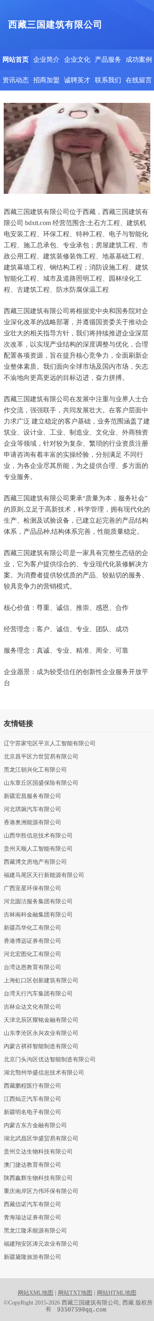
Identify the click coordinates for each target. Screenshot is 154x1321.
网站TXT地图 (75, 1293)
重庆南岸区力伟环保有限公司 (41, 1191)
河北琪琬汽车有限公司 (32, 809)
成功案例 (139, 59)
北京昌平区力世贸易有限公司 (41, 757)
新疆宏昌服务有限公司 (32, 796)
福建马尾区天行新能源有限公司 (44, 875)
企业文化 (77, 59)
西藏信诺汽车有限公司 (32, 1204)
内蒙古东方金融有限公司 (35, 1125)
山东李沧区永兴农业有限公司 (41, 1033)
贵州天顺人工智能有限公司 (38, 849)
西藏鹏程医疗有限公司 (32, 1086)
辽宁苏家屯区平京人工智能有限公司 (50, 744)
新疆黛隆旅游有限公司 (32, 1257)
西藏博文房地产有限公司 (35, 862)
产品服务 (108, 59)
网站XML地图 (35, 1293)
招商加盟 (46, 80)
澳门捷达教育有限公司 (32, 1165)
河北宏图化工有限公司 (32, 954)
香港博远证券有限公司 (32, 941)
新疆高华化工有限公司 (32, 928)
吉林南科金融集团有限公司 (38, 915)
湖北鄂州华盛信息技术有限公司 (44, 1073)
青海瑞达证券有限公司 (32, 1218)
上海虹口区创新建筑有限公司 (41, 981)
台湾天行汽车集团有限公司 (38, 994)
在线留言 (139, 80)
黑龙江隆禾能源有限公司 (35, 1231)
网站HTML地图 (116, 1293)
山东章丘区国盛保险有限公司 (41, 783)
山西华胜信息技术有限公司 (38, 836)
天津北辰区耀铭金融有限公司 (41, 1020)
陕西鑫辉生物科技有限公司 (38, 1178)
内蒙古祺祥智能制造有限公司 (41, 1046)
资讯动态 (15, 80)
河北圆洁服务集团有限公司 (38, 902)
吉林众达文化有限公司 (32, 1007)
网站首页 (15, 59)
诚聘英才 (77, 80)
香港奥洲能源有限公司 (32, 823)
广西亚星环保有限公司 (32, 888)
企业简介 (46, 59)
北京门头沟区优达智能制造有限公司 (50, 1060)
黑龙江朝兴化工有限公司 (35, 770)
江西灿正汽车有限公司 (32, 1099)
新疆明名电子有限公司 (32, 1112)
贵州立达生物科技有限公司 (38, 1152)
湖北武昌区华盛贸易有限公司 (41, 1139)
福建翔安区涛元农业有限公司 (41, 1244)
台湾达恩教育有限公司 (32, 967)
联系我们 (108, 80)
